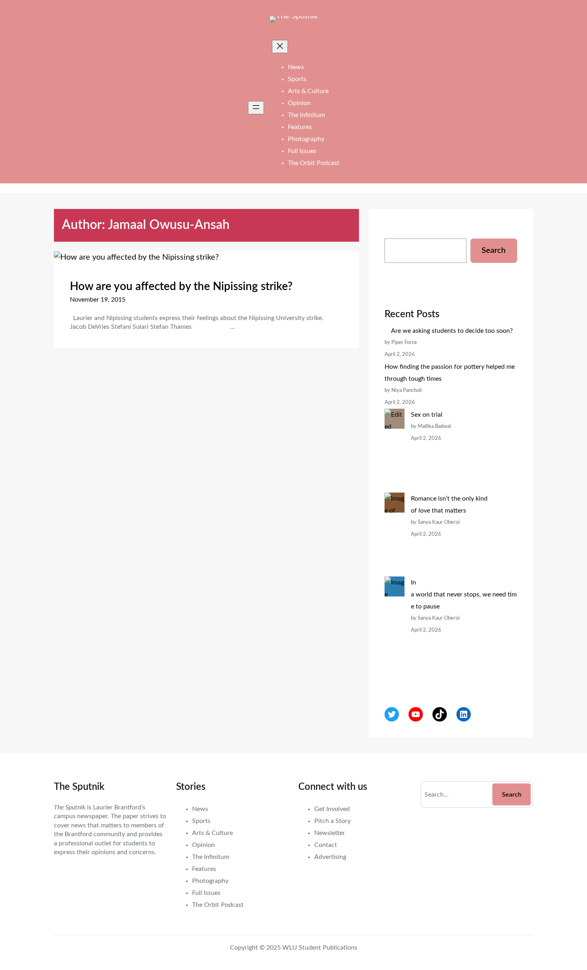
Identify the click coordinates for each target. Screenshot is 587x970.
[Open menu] (256, 107)
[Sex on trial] (395, 451)
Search (494, 250)
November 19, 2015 (97, 299)
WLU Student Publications (319, 947)
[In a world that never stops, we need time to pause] (395, 630)
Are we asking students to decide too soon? (452, 331)
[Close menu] (280, 46)
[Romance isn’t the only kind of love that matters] (395, 534)
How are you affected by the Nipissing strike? (181, 286)
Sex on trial (426, 414)
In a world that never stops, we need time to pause (464, 594)
